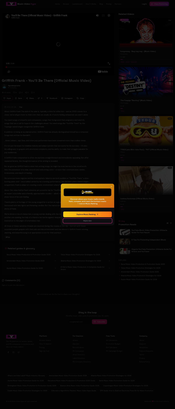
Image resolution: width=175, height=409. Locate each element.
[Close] (111, 186)
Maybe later (87, 221)
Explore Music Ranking (86, 214)
